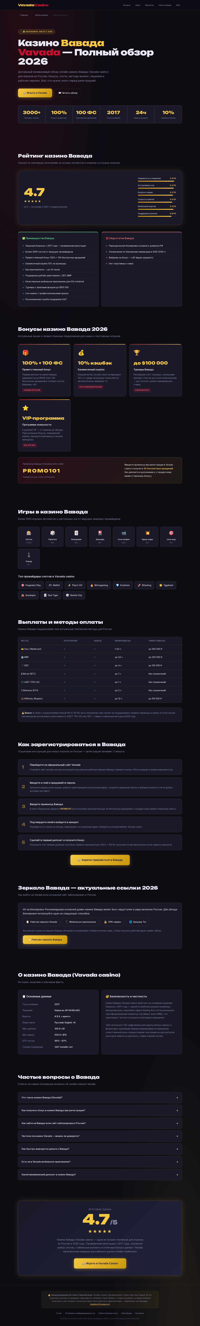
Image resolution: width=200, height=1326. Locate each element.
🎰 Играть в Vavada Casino (100, 1263)
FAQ (178, 5)
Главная (24, 15)
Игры (137, 5)
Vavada (33, 5)
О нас (59, 1313)
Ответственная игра (108, 1313)
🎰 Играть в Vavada (35, 92)
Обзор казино (41, 15)
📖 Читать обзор (67, 92)
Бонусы (126, 5)
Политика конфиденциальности (80, 1313)
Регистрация (165, 5)
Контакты (139, 1313)
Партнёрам (126, 1313)
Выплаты (149, 5)
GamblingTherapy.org (100, 1304)
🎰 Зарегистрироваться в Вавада (100, 859)
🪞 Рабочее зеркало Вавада (45, 939)
